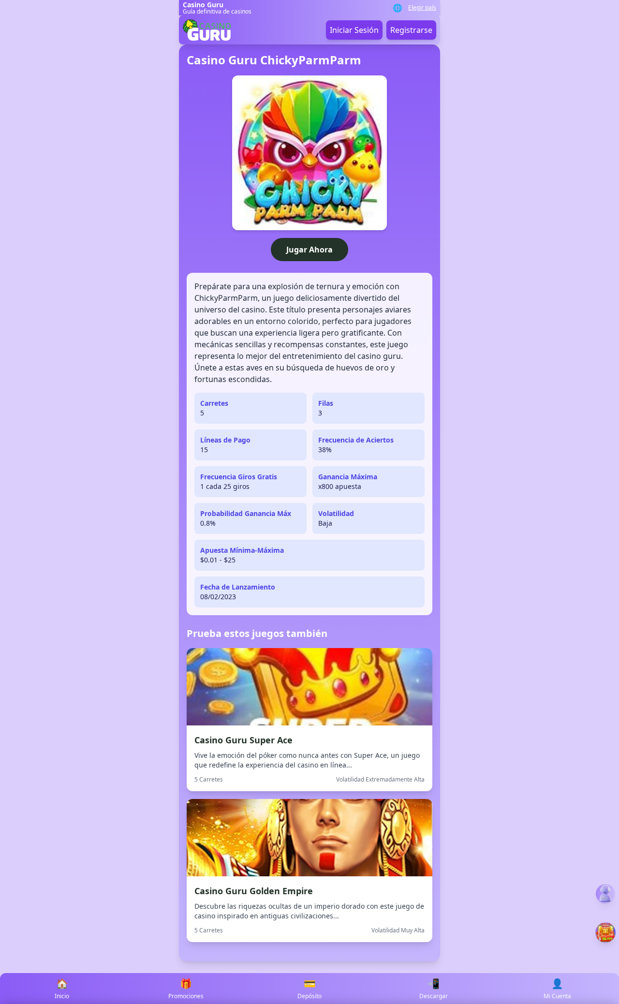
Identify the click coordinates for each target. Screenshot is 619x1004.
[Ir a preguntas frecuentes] (605, 893)
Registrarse (411, 30)
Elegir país (422, 8)
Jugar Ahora (309, 249)
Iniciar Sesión (354, 30)
